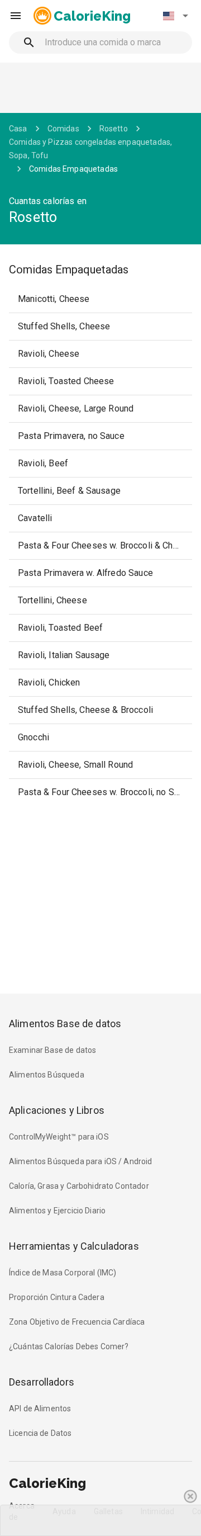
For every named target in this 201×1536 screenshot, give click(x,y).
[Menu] (15, 15)
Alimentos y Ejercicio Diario (57, 1210)
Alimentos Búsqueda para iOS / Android (80, 1161)
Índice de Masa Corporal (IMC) (62, 1272)
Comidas (63, 128)
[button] (175, 16)
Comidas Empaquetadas (73, 168)
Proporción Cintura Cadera (56, 1297)
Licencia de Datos (40, 1433)
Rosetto (113, 128)
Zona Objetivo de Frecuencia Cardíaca (77, 1321)
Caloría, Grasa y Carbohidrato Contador (79, 1185)
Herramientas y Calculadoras (74, 1246)
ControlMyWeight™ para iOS (59, 1136)
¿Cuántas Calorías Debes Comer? (69, 1346)
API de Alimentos (40, 1408)
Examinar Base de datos (52, 1050)
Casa (18, 128)
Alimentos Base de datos (65, 1023)
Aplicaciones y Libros (56, 1110)
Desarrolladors (41, 1382)
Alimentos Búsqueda (46, 1074)
